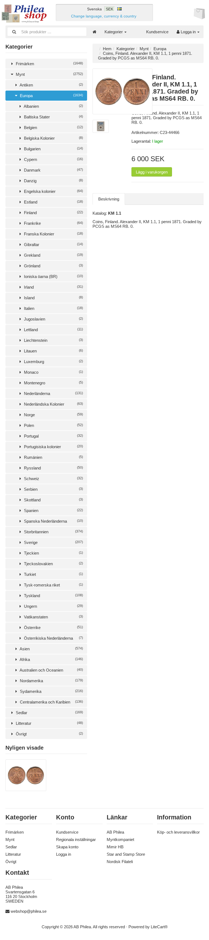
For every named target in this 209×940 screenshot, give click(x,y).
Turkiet (53, 574)
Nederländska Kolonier (53, 404)
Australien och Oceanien (51, 670)
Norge (53, 414)
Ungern (53, 606)
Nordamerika (51, 680)
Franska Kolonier (53, 234)
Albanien (53, 106)
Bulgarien (53, 148)
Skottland (53, 500)
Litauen (53, 351)
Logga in (188, 31)
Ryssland (53, 468)
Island (53, 297)
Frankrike (53, 223)
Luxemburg (53, 361)
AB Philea (115, 832)
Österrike (53, 627)
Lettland (53, 329)
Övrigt (49, 734)
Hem (107, 48)
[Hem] (94, 31)
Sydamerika (51, 691)
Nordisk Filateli (120, 861)
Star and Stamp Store (126, 854)
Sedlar (49, 712)
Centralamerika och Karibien (51, 702)
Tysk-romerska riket (53, 585)
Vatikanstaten (53, 617)
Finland (53, 212)
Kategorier (114, 31)
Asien (51, 648)
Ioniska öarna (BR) (53, 276)
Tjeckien (53, 553)
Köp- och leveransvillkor (178, 832)
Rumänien (53, 457)
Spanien (53, 510)
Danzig (53, 180)
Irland (53, 287)
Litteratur (49, 723)
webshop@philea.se (29, 911)
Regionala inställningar (76, 839)
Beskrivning (108, 199)
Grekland (53, 255)
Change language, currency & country (103, 16)
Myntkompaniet (120, 839)
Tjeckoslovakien (53, 563)
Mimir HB (115, 847)
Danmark (53, 170)
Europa (51, 95)
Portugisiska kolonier (53, 446)
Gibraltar (53, 244)
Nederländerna (53, 393)
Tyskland (53, 595)
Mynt (49, 74)
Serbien (53, 489)
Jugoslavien (53, 319)
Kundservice (157, 31)
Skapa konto (67, 847)
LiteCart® (159, 926)
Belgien (53, 127)
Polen (53, 425)
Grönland (53, 266)
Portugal (53, 436)
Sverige (53, 542)
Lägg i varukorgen (152, 172)
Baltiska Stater (53, 117)
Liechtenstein (53, 340)
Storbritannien (53, 531)
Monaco (53, 372)
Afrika (51, 659)
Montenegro (53, 383)
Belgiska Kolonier (53, 138)
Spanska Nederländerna (53, 521)
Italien (53, 308)
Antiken (51, 85)
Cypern (53, 159)
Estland (53, 202)
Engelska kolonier (53, 191)
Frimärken (49, 63)
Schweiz (53, 478)
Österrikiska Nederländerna (53, 638)
